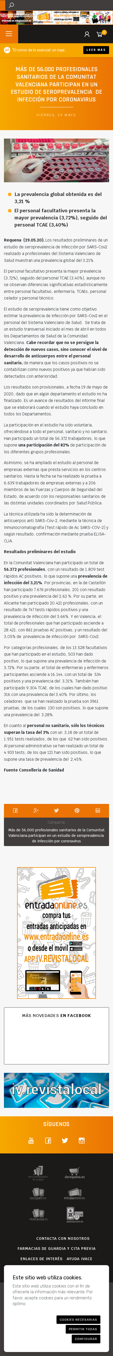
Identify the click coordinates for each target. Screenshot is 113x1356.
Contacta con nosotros (63, 1238)
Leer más (96, 49)
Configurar (86, 1339)
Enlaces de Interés (41, 1258)
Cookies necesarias (78, 1319)
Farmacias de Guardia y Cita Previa (57, 1248)
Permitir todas (83, 1329)
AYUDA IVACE (80, 1258)
